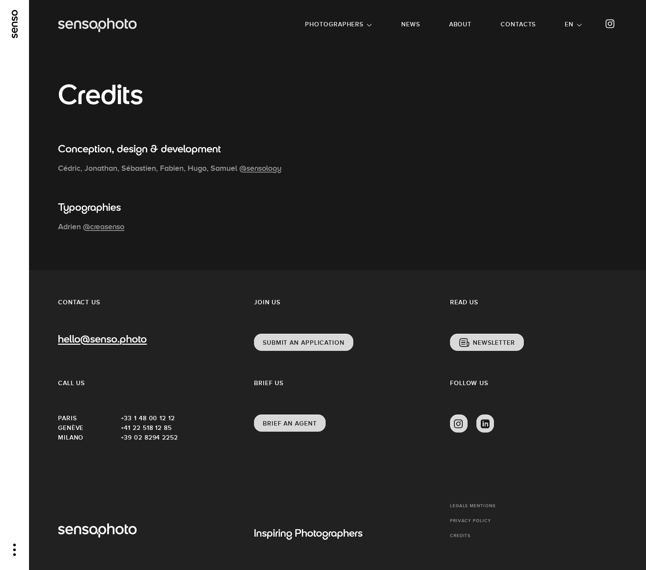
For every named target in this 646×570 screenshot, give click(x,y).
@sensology (261, 169)
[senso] (14, 24)
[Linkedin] (485, 424)
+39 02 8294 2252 (149, 437)
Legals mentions (473, 505)
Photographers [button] (334, 24)
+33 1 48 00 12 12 (148, 418)
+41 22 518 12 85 (146, 428)
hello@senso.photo (102, 340)
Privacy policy (470, 520)
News (410, 24)
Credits (460, 535)
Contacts (518, 24)
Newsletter (494, 342)
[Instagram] (610, 24)
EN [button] (569, 24)
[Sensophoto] (97, 25)
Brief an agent (290, 423)
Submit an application (304, 342)
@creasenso (103, 227)
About (460, 24)
